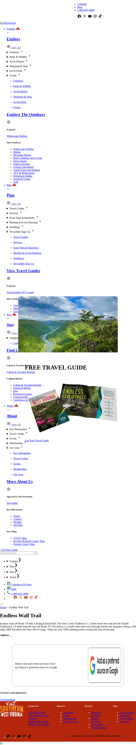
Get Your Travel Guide (37, 440)
